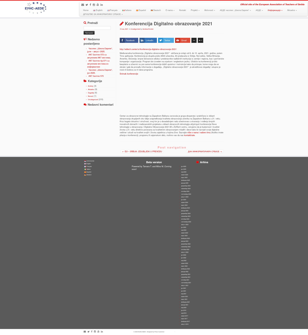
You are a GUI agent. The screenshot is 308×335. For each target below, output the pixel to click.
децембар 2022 (185, 244)
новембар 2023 (185, 216)
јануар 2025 (184, 183)
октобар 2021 (185, 280)
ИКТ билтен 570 (96, 75)
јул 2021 (183, 288)
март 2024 (184, 205)
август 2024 (184, 197)
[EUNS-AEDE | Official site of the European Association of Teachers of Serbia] (35, 8)
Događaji (91, 93)
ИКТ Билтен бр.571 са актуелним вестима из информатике (98, 63)
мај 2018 (183, 313)
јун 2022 (183, 258)
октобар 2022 (185, 249)
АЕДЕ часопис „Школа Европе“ (235, 10)
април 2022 (184, 263)
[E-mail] (83, 4)
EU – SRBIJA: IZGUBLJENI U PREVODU (142, 151)
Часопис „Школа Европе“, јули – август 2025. (100, 50)
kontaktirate (189, 135)
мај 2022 (183, 260)
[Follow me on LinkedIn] (102, 4)
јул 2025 (183, 166)
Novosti (90, 96)
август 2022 (184, 252)
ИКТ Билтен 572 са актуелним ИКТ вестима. (99, 56)
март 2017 (184, 318)
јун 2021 (183, 291)
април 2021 (184, 296)
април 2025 (184, 175)
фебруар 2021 (185, 302)
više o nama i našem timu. (199, 132)
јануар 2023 (184, 241)
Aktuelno (291, 10)
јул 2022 (183, 255)
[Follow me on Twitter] (88, 4)
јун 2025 (183, 169)
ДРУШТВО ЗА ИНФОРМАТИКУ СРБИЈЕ (102, 14)
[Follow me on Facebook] (91, 4)
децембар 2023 (185, 213)
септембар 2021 (186, 282)
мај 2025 (183, 172)
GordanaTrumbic (147, 29)
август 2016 (184, 324)
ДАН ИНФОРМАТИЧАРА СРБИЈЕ (205, 151)
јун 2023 (183, 227)
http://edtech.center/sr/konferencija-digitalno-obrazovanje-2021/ (148, 49)
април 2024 (184, 202)
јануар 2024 (184, 211)
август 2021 (184, 285)
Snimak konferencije (129, 73)
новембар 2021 (185, 277)
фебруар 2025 (185, 180)
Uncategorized (93, 99)
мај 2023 (183, 230)
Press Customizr (159, 332)
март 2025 (184, 177)
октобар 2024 (185, 191)
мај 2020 (183, 307)
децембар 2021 (185, 274)
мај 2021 (183, 294)
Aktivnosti (209, 10)
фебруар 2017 (185, 321)
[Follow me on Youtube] (98, 4)
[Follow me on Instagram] (95, 4)
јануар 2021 (184, 305)
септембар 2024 (186, 194)
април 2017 (184, 316)
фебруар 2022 (185, 269)
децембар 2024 (185, 186)
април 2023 (184, 233)
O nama (169, 10)
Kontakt (182, 10)
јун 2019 (183, 310)
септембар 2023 (186, 222)
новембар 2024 (185, 188)
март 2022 (184, 266)
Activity (90, 86)
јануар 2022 (184, 271)
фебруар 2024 (185, 208)
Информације (274, 10)
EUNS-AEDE (142, 332)
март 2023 (184, 235)
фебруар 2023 (185, 238)
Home (85, 10)
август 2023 (184, 224)
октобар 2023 (185, 219)
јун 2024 (183, 199)
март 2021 (184, 299)
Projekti (194, 10)
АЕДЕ (259, 10)
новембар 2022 (185, 247)
